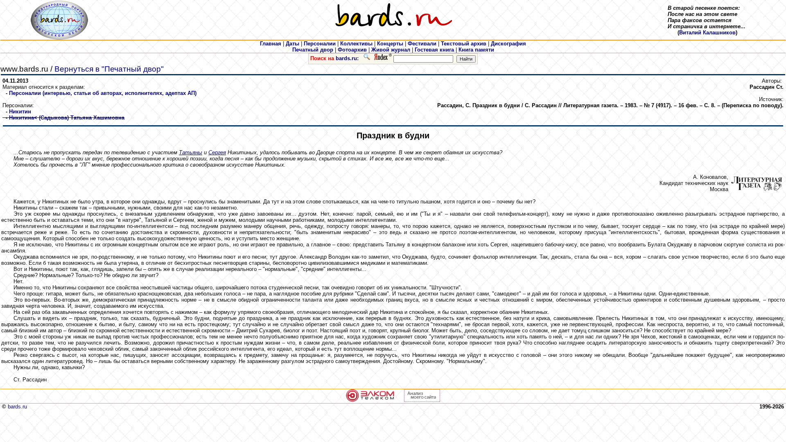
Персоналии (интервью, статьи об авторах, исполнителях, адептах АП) (102, 93)
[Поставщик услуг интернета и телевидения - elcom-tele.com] (370, 400)
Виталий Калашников (707, 32)
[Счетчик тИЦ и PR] (422, 400)
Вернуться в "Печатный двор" (109, 69)
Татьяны (190, 152)
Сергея (217, 152)
